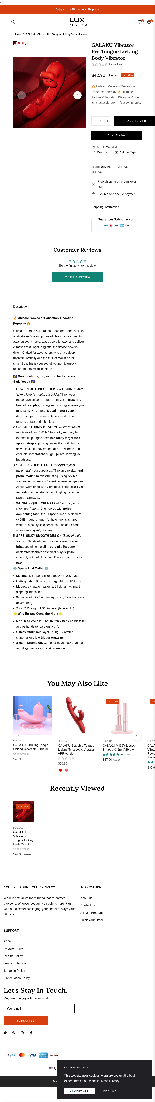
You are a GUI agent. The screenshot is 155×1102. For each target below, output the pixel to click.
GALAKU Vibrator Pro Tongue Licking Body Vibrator (23, 838)
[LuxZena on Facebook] (6, 1032)
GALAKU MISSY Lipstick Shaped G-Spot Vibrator (119, 747)
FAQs (7, 941)
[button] (99, 64)
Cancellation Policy (17, 978)
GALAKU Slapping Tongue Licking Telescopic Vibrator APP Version (76, 749)
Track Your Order (91, 920)
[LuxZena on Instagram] (23, 1032)
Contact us (87, 905)
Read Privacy (110, 1081)
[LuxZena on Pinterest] (14, 1032)
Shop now (93, 9)
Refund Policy (13, 956)
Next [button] (77, 95)
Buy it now (117, 135)
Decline (110, 1091)
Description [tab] (21, 306)
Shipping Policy (14, 970)
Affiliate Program (91, 912)
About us (86, 898)
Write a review (78, 277)
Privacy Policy (13, 948)
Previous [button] (21, 95)
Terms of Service (15, 963)
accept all (79, 1091)
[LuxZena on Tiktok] (31, 1032)
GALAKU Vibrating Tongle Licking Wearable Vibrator (30, 747)
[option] (49, 92)
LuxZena (18, 740)
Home (17, 34)
